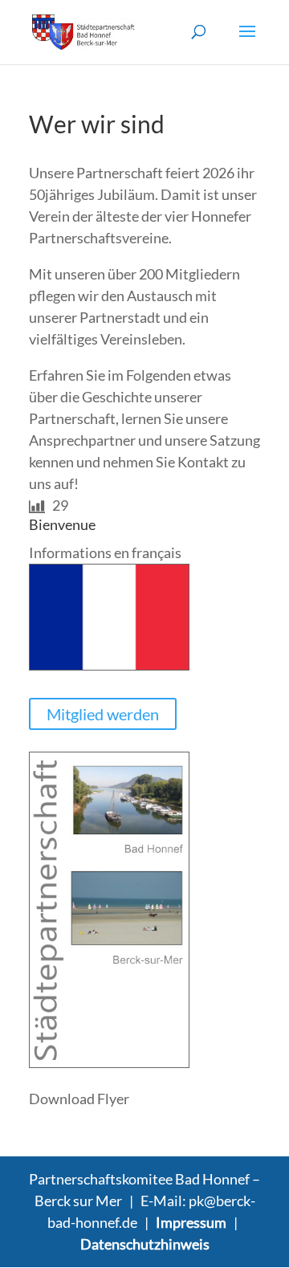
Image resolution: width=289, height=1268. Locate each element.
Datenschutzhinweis (145, 1244)
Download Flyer (79, 1098)
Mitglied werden (103, 714)
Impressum (191, 1222)
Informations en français (105, 552)
